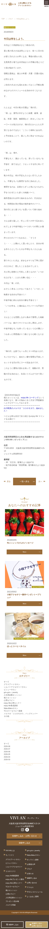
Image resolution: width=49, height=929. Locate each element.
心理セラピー (9, 700)
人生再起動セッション (13, 695)
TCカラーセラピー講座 (13, 711)
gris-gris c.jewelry (33, 850)
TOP (3, 19)
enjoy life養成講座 (11, 706)
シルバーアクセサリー (14, 867)
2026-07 (7, 749)
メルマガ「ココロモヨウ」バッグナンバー (21, 714)
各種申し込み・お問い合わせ (24, 836)
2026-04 (7, 757)
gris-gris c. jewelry (11, 692)
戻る (9, 481)
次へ (40, 481)
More (24, 552)
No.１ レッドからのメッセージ (20, 543)
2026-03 (7, 760)
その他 (6, 716)
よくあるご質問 (33, 896)
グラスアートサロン (12, 684)
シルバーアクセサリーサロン (15, 687)
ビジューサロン (10, 690)
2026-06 (7, 752)
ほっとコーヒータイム (16, 646)
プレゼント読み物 (12, 901)
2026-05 (7, 754)
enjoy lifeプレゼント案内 (15, 879)
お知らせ (30, 873)
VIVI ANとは (10, 850)
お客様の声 (31, 864)
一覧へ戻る (24, 481)
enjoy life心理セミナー (12, 703)
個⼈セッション (11, 890)
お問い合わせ (32, 883)
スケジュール (38, 892)
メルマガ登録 (11, 905)
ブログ (10, 19)
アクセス (30, 887)
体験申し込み (24, 843)
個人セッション (10, 698)
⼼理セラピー (11, 894)
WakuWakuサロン (11, 708)
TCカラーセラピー (13, 887)
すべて (6, 682)
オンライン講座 (33, 860)
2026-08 (7, 746)
